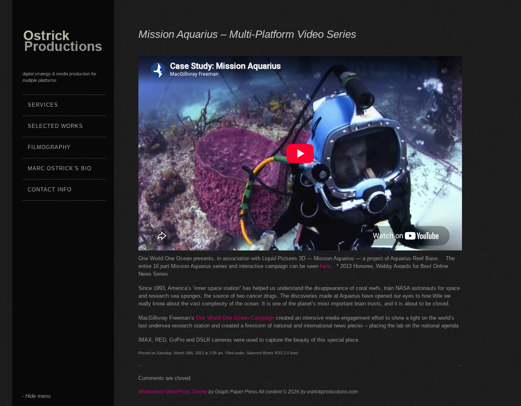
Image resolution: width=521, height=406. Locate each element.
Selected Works (55, 126)
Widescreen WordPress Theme (172, 391)
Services (43, 105)
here (325, 266)
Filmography (49, 147)
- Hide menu (36, 396)
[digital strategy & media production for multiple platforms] (63, 46)
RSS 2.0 (282, 353)
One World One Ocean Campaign (235, 318)
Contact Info (50, 190)
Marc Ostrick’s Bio (60, 168)
